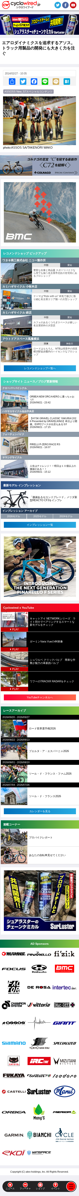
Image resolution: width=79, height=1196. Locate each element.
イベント (55, 1188)
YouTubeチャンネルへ (40, 697)
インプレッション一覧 (40, 524)
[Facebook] (34, 81)
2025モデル (39, 516)
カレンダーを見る (39, 811)
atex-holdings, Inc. (36, 1171)
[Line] (45, 81)
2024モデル (66, 516)
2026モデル (13, 516)
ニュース (10, 1188)
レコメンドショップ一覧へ (40, 368)
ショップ (40, 1188)
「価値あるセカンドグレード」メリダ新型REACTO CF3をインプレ (53, 499)
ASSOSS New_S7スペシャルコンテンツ (28, 91)
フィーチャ (25, 1188)
